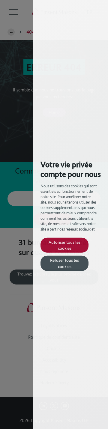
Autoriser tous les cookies (64, 244)
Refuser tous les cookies (64, 263)
